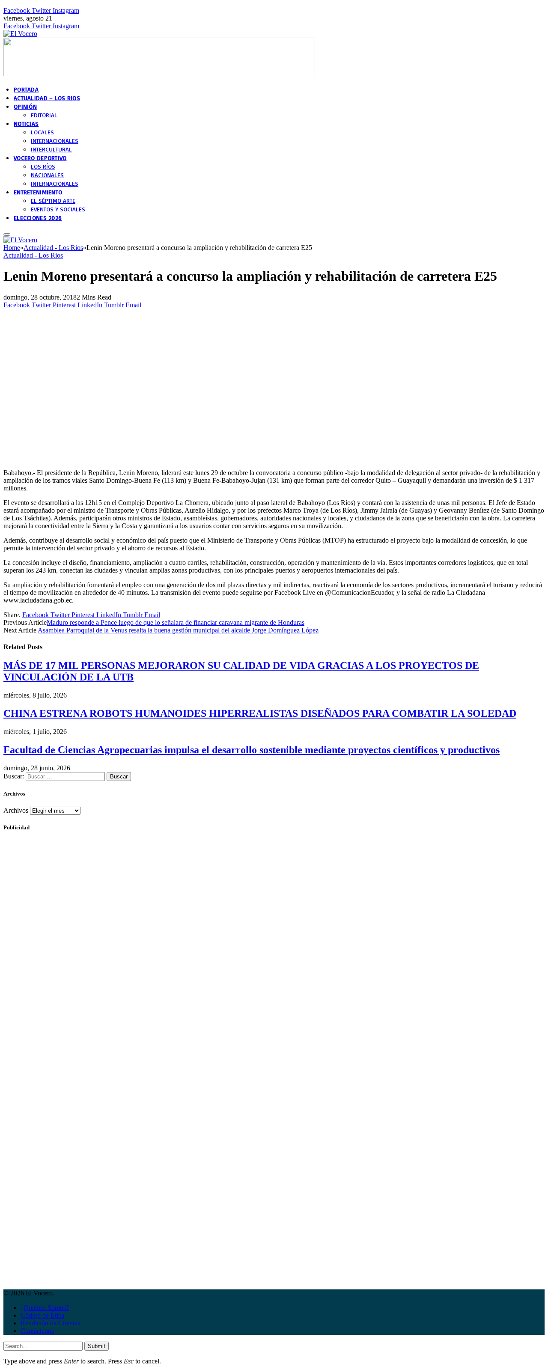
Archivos (15, 810)
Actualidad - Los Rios (33, 255)
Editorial (44, 115)
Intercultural (51, 149)
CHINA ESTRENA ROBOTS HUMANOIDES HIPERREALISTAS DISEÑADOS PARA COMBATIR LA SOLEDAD (259, 713)
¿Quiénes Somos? (45, 1307)
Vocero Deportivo (40, 157)
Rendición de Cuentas (50, 1323)
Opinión (25, 106)
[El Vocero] (20, 33)
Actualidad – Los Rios (47, 97)
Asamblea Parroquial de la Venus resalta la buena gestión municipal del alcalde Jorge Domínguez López (178, 630)
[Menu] (6, 234)
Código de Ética (42, 1315)
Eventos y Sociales (58, 209)
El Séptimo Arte (53, 200)
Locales (42, 132)
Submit (96, 1346)
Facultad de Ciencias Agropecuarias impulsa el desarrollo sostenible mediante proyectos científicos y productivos (251, 749)
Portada (26, 89)
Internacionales (54, 140)
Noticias (26, 123)
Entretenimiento (38, 192)
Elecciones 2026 (38, 217)
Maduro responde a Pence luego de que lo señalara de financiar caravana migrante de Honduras (175, 622)
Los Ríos (43, 166)
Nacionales (47, 174)
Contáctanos (37, 1330)
